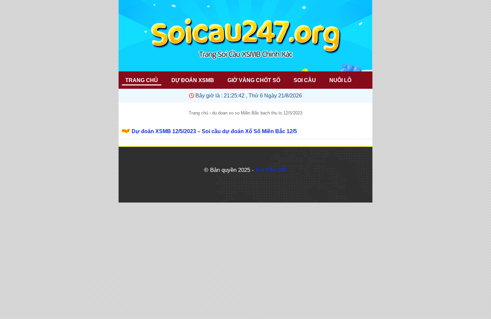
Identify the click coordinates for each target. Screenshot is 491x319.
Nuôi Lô (340, 80)
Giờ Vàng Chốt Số (253, 80)
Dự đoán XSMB (192, 80)
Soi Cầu (305, 80)
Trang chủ (198, 112)
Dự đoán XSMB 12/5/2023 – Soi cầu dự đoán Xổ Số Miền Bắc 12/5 (214, 131)
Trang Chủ (141, 80)
